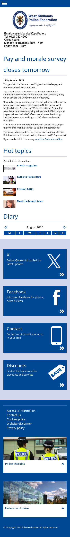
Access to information (21, 411)
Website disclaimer (19, 423)
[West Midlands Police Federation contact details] (28, 40)
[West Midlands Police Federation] (35, 20)
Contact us (14, 415)
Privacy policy (16, 428)
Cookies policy (16, 419)
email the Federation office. (49, 139)
